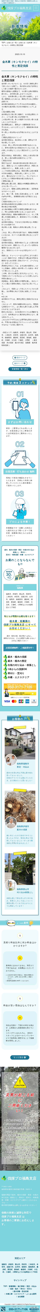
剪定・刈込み (32, 1286)
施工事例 (21, 1286)
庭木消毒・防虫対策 (21, 1291)
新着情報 (12, 1286)
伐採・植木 (14, 1288)
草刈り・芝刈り (26, 1288)
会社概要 (21, 1296)
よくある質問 (31, 1294)
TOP (5, 1286)
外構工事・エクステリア (15, 1294)
